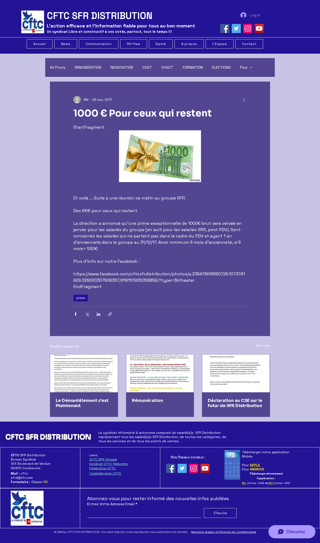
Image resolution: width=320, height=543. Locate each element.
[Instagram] (247, 28)
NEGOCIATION (122, 67)
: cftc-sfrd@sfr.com (22, 475)
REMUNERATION (88, 67)
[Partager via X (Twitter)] (87, 314)
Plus (243, 67)
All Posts (57, 67)
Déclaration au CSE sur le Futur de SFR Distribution (235, 403)
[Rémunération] (160, 373)
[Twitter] (236, 28)
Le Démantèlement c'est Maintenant (82, 403)
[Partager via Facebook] (75, 314)
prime (80, 298)
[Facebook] (224, 28)
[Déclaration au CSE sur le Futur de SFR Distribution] (236, 373)
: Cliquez (29, 482)
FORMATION (193, 67)
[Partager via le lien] (110, 314)
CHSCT (167, 67)
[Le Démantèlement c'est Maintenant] (84, 373)
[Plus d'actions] (244, 99)
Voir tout (263, 345)
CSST (147, 67)
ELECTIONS (221, 67)
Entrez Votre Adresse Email (110, 504)
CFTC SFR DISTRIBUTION (48, 436)
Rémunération (147, 400)
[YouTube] (259, 28)
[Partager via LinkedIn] (98, 314)
